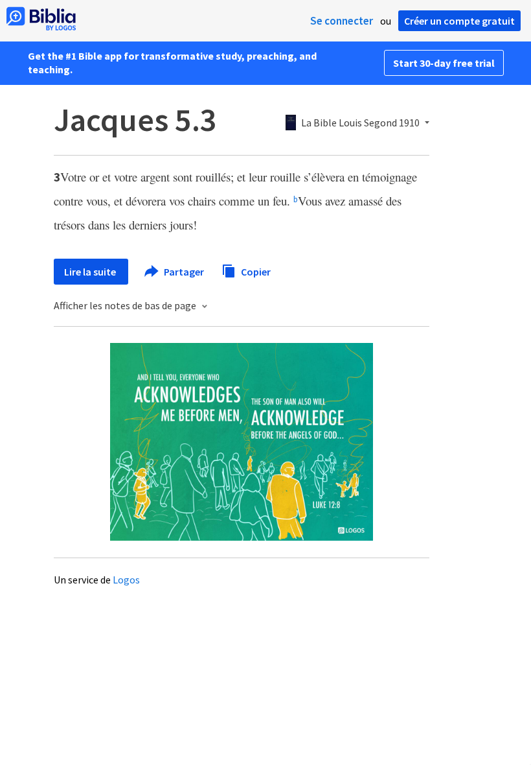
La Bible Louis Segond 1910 (360, 123)
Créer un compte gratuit (459, 20)
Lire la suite (91, 271)
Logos (126, 579)
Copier (255, 271)
